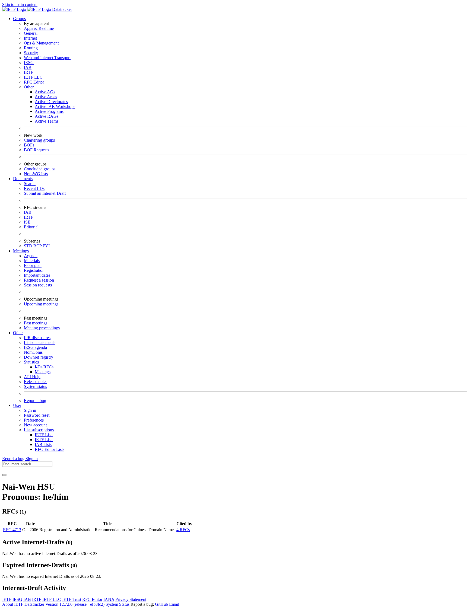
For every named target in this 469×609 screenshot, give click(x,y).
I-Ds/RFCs (44, 367)
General (30, 33)
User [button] (17, 405)
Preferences (34, 420)
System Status (117, 604)
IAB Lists (43, 444)
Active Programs (49, 111)
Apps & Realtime (39, 28)
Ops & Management (41, 43)
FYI (46, 246)
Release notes (35, 381)
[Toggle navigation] (4, 475)
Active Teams (46, 121)
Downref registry (38, 357)
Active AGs (45, 92)
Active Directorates (51, 101)
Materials (32, 260)
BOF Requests (36, 150)
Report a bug (35, 400)
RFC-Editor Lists (49, 449)
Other (29, 87)
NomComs (33, 352)
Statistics (31, 362)
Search (30, 183)
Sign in (30, 410)
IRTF (28, 72)
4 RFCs (183, 529)
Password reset (36, 415)
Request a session (39, 280)
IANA (108, 599)
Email (174, 604)
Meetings (42, 371)
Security (31, 52)
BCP (38, 246)
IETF (6, 599)
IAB (27, 67)
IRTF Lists (44, 439)
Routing (31, 48)
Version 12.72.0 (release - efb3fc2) (75, 604)
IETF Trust (71, 599)
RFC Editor (34, 82)
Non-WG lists (36, 173)
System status (35, 386)
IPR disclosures (37, 337)
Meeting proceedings (42, 328)
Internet (30, 38)
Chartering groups (39, 140)
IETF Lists (44, 434)
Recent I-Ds (34, 188)
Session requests (38, 285)
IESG (29, 62)
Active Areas (46, 96)
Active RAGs (46, 116)
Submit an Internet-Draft (45, 193)
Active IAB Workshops (55, 106)
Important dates (37, 275)
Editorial (31, 227)
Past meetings (35, 323)
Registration (34, 270)
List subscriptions (39, 430)
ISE (27, 222)
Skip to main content (19, 4)
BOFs (29, 145)
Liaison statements (39, 342)
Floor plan (33, 265)
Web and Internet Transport (47, 57)
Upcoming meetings (41, 304)
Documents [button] (23, 178)
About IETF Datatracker (23, 604)
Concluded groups (39, 169)
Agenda (30, 255)
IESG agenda (35, 347)
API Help (32, 376)
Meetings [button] (21, 250)
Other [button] (18, 332)
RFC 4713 (12, 529)
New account (35, 425)
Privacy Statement (130, 599)
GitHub (161, 604)
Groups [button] (19, 18)
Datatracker (61, 9)
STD (28, 246)
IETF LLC (33, 77)
